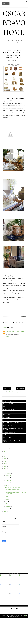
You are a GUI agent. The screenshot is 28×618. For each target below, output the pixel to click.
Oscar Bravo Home (14, 22)
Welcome (6, 39)
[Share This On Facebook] (13, 322)
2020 (5, 461)
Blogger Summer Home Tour (12, 487)
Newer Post (7, 388)
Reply (7, 336)
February (8, 506)
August (7, 482)
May (7, 499)
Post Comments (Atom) (15, 392)
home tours (7, 414)
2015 (5, 511)
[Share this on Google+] (22, 322)
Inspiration (6, 417)
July (7, 485)
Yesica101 (9, 331)
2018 (5, 466)
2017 (5, 468)
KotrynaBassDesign (15, 616)
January (8, 508)
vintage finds (7, 437)
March (7, 504)
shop (4, 434)
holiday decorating (9, 412)
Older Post (20, 388)
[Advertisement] (14, 372)
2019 (5, 463)
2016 (5, 471)
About (17, 39)
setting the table (9, 432)
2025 (5, 451)
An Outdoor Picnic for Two (12, 489)
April (7, 501)
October (8, 478)
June (7, 496)
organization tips (9, 425)
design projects (8, 403)
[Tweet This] (19, 322)
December (8, 473)
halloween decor (9, 409)
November (8, 475)
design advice (7, 401)
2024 (5, 454)
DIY (4, 406)
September (8, 480)
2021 (5, 459)
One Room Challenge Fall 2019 (13, 422)
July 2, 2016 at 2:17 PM (18, 331)
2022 (5, 456)
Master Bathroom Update (11, 420)
